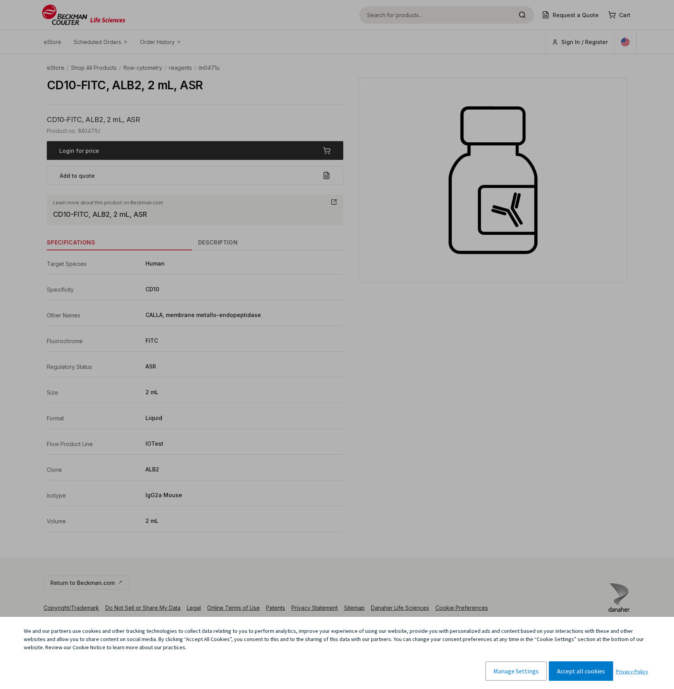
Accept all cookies (581, 671)
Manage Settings (516, 671)
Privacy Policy (632, 671)
